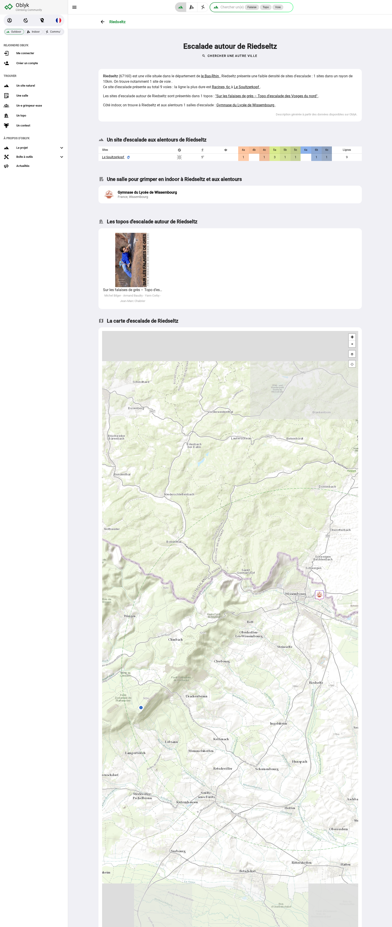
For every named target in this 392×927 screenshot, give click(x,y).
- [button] (352, 344)
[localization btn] (42, 20)
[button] (9, 20)
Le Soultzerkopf (247, 87)
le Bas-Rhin (210, 76)
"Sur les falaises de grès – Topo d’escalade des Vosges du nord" (266, 96)
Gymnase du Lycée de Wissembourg (245, 105)
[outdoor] (180, 7)
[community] (202, 7)
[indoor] (191, 7)
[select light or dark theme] (26, 20)
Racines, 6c (221, 87)
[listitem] (230, 194)
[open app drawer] (74, 7)
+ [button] (352, 337)
